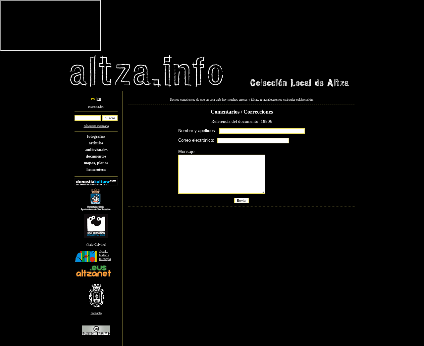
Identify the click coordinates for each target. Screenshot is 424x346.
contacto (96, 313)
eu (99, 98)
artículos (96, 143)
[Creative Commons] (96, 335)
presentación (96, 106)
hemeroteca (96, 169)
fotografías (96, 136)
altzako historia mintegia (105, 255)
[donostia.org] (96, 212)
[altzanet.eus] (93, 277)
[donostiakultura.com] (96, 184)
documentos (96, 156)
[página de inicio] (147, 88)
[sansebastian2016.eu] (96, 238)
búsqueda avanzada (96, 126)
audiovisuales (96, 149)
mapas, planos (96, 163)
